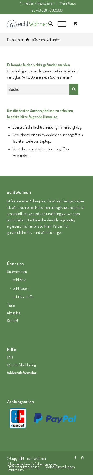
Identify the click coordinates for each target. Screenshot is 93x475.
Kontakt (12, 320)
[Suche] (48, 23)
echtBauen (21, 288)
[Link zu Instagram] (82, 457)
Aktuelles (13, 313)
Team (11, 305)
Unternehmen (17, 271)
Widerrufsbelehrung (21, 365)
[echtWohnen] (27, 40)
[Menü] (59, 23)
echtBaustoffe (23, 297)
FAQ (10, 357)
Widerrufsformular (21, 372)
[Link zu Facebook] (75, 457)
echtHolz (19, 279)
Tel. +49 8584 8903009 (46, 10)
